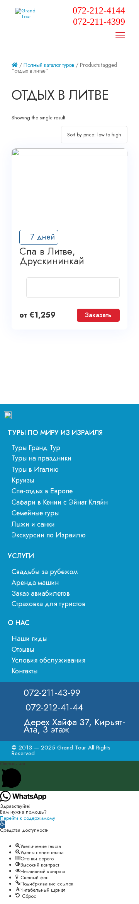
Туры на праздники (41, 458)
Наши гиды (29, 639)
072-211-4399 (99, 22)
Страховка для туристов (48, 604)
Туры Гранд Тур (36, 448)
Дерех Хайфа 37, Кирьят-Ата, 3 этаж (74, 725)
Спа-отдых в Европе (42, 491)
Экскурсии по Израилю (49, 535)
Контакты (24, 671)
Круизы (23, 480)
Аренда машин (35, 583)
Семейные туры (35, 513)
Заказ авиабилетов (41, 593)
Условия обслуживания (48, 660)
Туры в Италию (35, 469)
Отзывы (23, 649)
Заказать (98, 315)
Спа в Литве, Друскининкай (51, 256)
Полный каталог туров (49, 65)
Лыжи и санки (33, 524)
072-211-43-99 (52, 692)
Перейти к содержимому (27, 818)
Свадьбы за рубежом (45, 572)
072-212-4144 (99, 10)
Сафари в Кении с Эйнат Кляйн (60, 502)
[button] (2, 824)
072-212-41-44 (54, 707)
